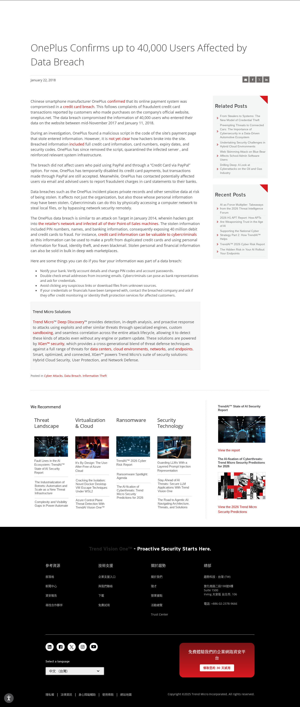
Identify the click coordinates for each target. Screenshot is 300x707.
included (76, 144)
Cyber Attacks (53, 376)
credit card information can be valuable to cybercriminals (147, 234)
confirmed (116, 101)
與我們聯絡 (105, 586)
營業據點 (156, 595)
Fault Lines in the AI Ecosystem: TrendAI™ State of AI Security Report (49, 460)
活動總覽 (156, 605)
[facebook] (252, 79)
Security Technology (170, 423)
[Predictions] (242, 484)
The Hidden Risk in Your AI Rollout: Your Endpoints (241, 251)
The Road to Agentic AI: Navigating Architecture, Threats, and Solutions (173, 503)
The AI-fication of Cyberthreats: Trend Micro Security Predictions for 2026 (130, 492)
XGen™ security (51, 343)
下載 (101, 595)
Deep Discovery (71, 321)
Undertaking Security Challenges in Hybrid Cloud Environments (241, 144)
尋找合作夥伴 (54, 605)
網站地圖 (126, 694)
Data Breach (72, 376)
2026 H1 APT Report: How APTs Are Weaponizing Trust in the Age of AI (240, 221)
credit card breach (78, 106)
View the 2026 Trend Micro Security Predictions (237, 508)
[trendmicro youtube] (94, 647)
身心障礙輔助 (87, 694)
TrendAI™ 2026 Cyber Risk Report (242, 244)
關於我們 (156, 577)
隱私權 (50, 694)
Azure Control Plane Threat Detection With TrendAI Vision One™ (90, 503)
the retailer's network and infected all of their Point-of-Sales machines (98, 223)
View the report (229, 449)
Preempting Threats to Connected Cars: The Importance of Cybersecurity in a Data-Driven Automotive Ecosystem (240, 131)
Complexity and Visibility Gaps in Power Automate (51, 503)
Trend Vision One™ (110, 549)
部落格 (50, 577)
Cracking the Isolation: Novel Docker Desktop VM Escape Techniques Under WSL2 (91, 486)
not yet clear (119, 138)
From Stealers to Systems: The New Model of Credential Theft (238, 118)
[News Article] (245, 79)
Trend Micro (43, 321)
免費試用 (104, 605)
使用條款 (108, 694)
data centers (100, 348)
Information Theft (95, 376)
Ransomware (131, 420)
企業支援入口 (107, 577)
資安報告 (51, 595)
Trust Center (159, 614)
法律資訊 (66, 694)
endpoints (184, 348)
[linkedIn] (266, 79)
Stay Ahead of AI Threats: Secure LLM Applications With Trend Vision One (173, 485)
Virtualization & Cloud (90, 423)
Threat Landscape (46, 423)
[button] (75, 671)
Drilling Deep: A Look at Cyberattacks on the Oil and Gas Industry (239, 168)
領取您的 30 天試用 (215, 666)
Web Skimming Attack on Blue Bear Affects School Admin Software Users (241, 155)
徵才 (154, 586)
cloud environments (130, 348)
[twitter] (259, 79)
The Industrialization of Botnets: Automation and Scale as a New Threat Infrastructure (51, 487)
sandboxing (43, 332)
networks (158, 348)
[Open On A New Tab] (72, 647)
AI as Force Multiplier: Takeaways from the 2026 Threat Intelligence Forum (240, 208)
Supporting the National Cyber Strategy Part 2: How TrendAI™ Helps (239, 234)
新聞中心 (51, 586)
